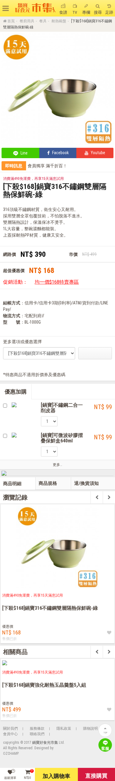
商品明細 (12, 483)
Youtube (97, 152)
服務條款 (37, 728)
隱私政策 (63, 728)
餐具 (43, 21)
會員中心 (10, 734)
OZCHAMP (10, 753)
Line (24, 153)
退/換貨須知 (86, 483)
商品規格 (48, 483)
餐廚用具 (27, 21)
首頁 (11, 21)
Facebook (60, 152)
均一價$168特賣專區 (57, 282)
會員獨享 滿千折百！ (47, 165)
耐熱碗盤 (59, 21)
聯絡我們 (37, 734)
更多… (57, 465)
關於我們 (10, 728)
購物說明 (90, 728)
